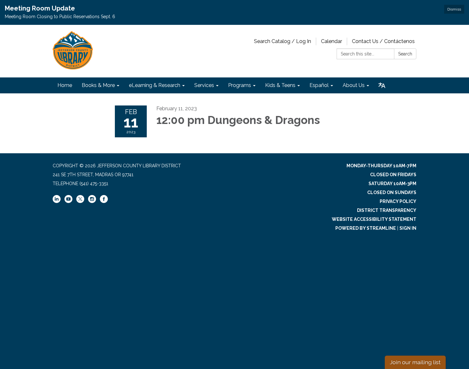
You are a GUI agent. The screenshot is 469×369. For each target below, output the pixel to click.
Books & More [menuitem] (98, 85)
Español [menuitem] (319, 85)
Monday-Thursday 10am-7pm (381, 165)
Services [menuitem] (204, 85)
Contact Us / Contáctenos (383, 41)
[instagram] (92, 201)
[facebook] (104, 201)
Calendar (331, 41)
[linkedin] (57, 201)
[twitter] (80, 199)
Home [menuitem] (64, 85)
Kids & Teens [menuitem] (280, 85)
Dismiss (454, 9)
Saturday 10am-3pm (392, 183)
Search (405, 53)
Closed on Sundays (391, 192)
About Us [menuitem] (354, 85)
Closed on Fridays (393, 174)
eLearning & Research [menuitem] (154, 85)
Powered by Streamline (365, 228)
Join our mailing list (415, 362)
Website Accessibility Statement (374, 219)
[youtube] (68, 201)
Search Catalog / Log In (282, 41)
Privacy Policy (398, 201)
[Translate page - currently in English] (382, 85)
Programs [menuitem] (239, 85)
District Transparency (386, 210)
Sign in (407, 228)
